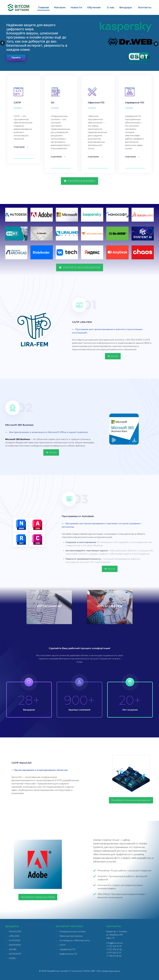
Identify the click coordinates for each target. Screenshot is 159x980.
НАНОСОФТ (15, 931)
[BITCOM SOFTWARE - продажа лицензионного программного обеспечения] (18, 7)
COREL (12, 958)
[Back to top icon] (147, 975)
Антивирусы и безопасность (74, 940)
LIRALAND (14, 936)
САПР (62, 945)
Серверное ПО (67, 949)
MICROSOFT (15, 954)
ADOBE (13, 949)
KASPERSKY (15, 945)
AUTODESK (14, 940)
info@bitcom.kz (114, 943)
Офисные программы (71, 936)
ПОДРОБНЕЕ (19, 147)
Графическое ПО (68, 954)
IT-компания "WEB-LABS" (82, 971)
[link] (16, 215)
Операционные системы (72, 931)
